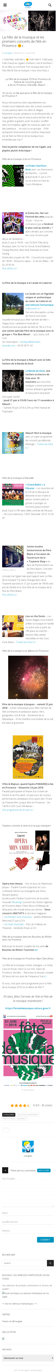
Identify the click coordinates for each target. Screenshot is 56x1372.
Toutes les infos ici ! (26, 642)
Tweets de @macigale (12, 1321)
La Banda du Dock (35, 370)
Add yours (43, 1170)
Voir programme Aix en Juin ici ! (18, 809)
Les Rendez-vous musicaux (18, 916)
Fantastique (9, 1118)
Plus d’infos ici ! (9, 268)
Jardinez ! (22, 1118)
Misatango (17, 902)
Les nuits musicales (14, 924)
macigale (8, 53)
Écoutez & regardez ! (29, 1114)
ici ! (36, 949)
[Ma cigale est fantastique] (28, 5)
